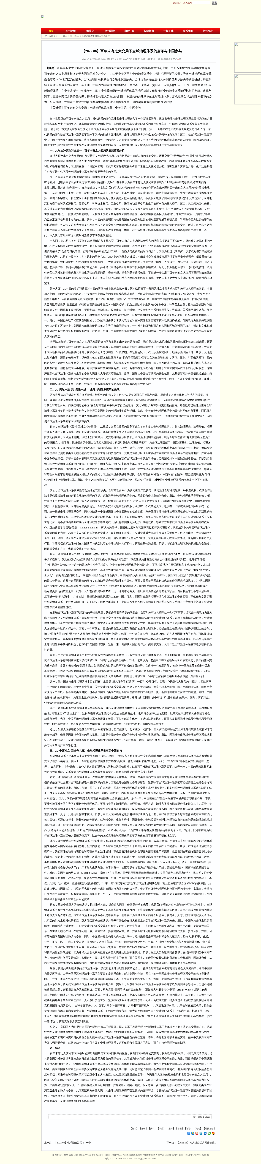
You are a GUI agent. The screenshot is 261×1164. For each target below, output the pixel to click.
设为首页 (177, 2)
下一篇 (170, 1142)
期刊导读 (110, 31)
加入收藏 (187, 2)
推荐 (170, 1128)
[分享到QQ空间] (192, 1133)
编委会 (90, 31)
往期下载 (168, 31)
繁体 (143, 1128)
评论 (188, 1128)
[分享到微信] (209, 1133)
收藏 (161, 1128)
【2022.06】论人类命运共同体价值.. (196, 1142)
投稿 (152, 1128)
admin (207, 1117)
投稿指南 (149, 31)
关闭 (198, 1128)
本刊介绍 (71, 31)
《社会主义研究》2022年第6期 (120, 59)
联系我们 (188, 31)
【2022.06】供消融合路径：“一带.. (73, 1142)
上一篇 (48, 1142)
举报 (179, 1128)
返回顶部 (209, 1128)
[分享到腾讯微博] (201, 1133)
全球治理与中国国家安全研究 (96, 36)
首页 (51, 31)
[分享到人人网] (205, 1133)
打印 (134, 1128)
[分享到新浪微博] (197, 1133)
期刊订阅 (129, 31)
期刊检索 (208, 31)
